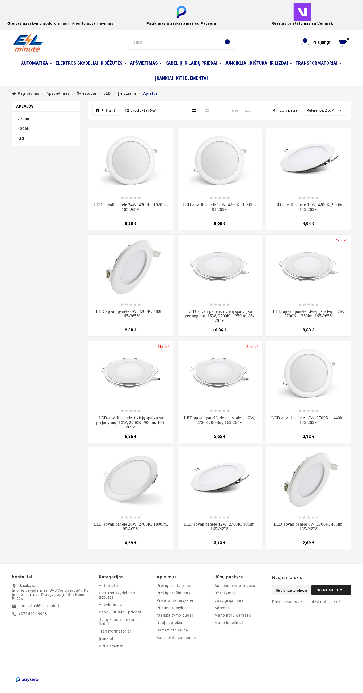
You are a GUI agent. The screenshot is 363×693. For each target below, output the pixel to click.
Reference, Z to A (325, 110)
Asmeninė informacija (234, 585)
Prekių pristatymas (174, 585)
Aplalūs (24, 106)
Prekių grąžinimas (174, 593)
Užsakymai (224, 593)
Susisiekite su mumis (176, 637)
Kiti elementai (112, 646)
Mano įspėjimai (228, 623)
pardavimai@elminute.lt (39, 606)
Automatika (110, 585)
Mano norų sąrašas (232, 615)
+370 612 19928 (33, 614)
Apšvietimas (110, 605)
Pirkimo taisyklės (173, 608)
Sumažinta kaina (172, 630)
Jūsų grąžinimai (229, 600)
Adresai (221, 608)
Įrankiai (106, 638)
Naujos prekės (170, 623)
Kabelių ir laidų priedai (120, 612)
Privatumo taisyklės (175, 600)
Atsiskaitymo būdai (175, 615)
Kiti (21, 138)
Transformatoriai (115, 631)
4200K (24, 129)
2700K (24, 119)
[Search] (228, 42)
